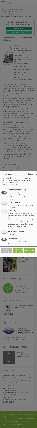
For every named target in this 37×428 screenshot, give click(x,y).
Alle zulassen (29, 251)
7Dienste (11, 207)
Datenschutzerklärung (9, 185)
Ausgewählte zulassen (18, 250)
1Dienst (11, 199)
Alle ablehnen (6, 250)
